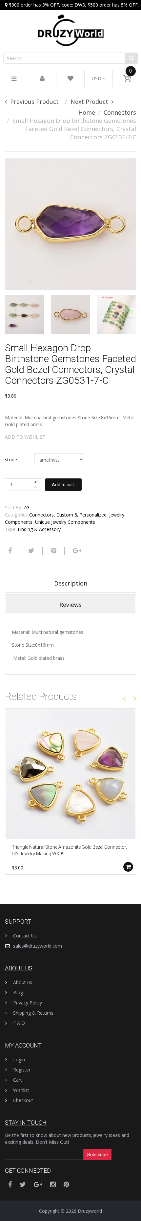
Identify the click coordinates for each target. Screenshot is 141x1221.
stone (11, 459)
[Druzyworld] (70, 24)
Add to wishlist (25, 437)
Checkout (23, 1100)
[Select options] (128, 867)
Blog (18, 992)
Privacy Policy (27, 1003)
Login (19, 1059)
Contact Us (25, 936)
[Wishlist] (70, 78)
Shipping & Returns (33, 1013)
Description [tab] (70, 583)
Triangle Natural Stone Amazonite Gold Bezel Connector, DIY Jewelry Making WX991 (69, 850)
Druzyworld (90, 1211)
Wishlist (21, 1090)
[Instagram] (53, 1184)
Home (86, 112)
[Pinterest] (66, 1184)
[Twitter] (30, 551)
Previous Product (34, 101)
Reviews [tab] (70, 605)
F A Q (19, 1023)
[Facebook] (9, 551)
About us (22, 982)
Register (21, 1070)
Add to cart (63, 484)
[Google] (76, 551)
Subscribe (97, 1154)
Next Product (89, 101)
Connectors (120, 112)
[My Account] (42, 78)
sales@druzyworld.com (37, 946)
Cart (17, 1080)
